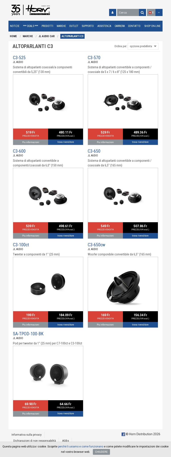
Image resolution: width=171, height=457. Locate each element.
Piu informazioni (30, 142)
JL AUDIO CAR (47, 36)
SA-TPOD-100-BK (28, 333)
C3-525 (19, 57)
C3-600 (19, 151)
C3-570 (94, 57)
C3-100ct (21, 244)
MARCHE (28, 36)
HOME (13, 36)
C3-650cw (96, 244)
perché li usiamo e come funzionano (80, 446)
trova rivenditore (65, 142)
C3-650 (94, 151)
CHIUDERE (101, 451)
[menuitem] (14, 26)
